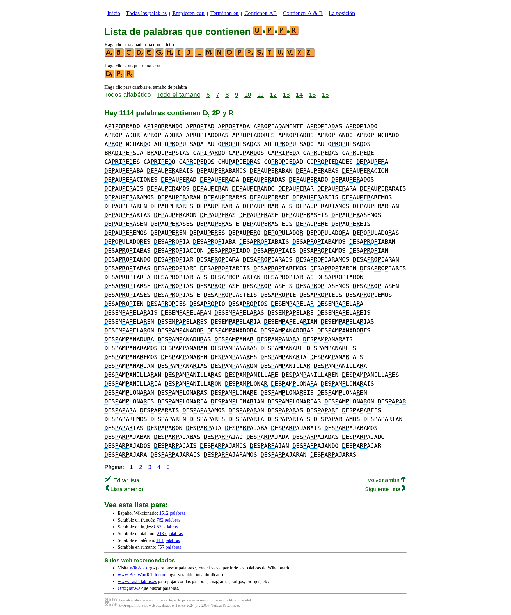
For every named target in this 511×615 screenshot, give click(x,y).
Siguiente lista (383, 489)
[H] (170, 55)
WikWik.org (141, 567)
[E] (150, 55)
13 (286, 94)
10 (247, 94)
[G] (160, 55)
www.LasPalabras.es (137, 581)
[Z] (310, 55)
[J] (190, 55)
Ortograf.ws (129, 588)
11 (260, 94)
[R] (250, 55)
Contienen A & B (303, 13)
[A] (109, 55)
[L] (200, 55)
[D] (140, 55)
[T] (270, 55)
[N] (220, 55)
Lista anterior (126, 489)
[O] (230, 55)
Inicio (113, 13)
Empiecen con (188, 13)
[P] (240, 55)
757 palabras (169, 547)
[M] (210, 55)
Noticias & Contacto (225, 605)
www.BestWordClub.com (142, 574)
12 (273, 94)
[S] (260, 55)
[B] (119, 55)
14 (299, 94)
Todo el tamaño (178, 94)
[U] (280, 55)
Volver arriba (384, 480)
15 (312, 94)
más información (212, 600)
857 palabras (166, 526)
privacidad (244, 600)
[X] (300, 55)
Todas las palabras (146, 13)
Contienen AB (260, 13)
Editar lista (126, 480)
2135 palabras (170, 533)
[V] (290, 55)
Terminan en (224, 13)
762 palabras (168, 519)
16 (325, 94)
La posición (342, 13)
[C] (129, 55)
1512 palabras (172, 513)
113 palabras (168, 540)
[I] (180, 55)
